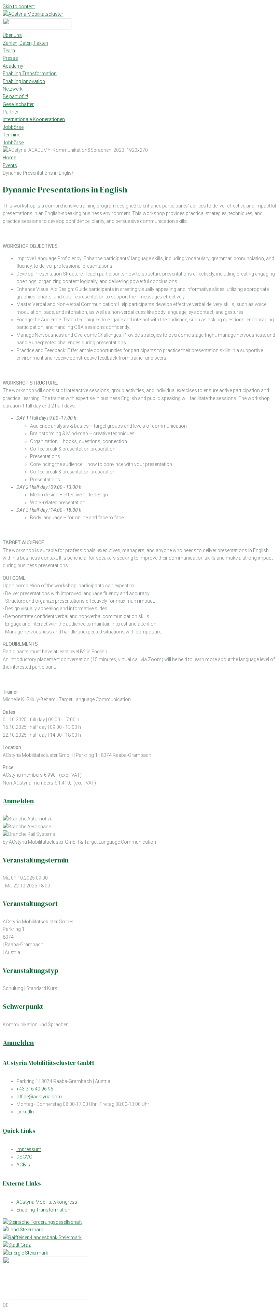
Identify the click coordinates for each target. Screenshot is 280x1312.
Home (9, 157)
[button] (140, 1305)
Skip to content (19, 6)
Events (10, 165)
